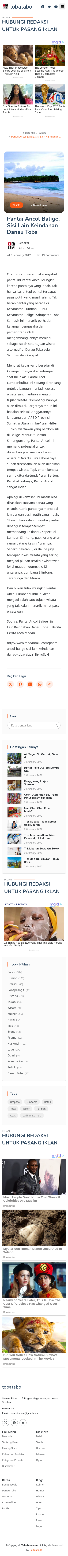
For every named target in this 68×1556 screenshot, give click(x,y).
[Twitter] (49, 6)
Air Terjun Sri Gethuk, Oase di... (41, 756)
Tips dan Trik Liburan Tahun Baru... (41, 860)
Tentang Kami (10, 1442)
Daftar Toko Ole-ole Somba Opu (41, 769)
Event (14, 1032)
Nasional (16, 1043)
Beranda (29, 132)
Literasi (15, 984)
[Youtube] (56, 6)
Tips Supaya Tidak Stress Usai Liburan (40, 823)
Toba (13, 1108)
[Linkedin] (30, 684)
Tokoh (14, 1002)
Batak (14, 972)
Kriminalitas (18, 1061)
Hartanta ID (35, 1549)
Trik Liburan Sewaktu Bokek (41, 848)
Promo (14, 1037)
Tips (13, 1026)
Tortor (26, 1108)
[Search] (56, 725)
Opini (13, 1055)
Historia (15, 996)
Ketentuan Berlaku (13, 1454)
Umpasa (15, 1102)
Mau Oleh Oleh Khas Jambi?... (37, 809)
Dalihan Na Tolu (31, 1115)
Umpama (32, 1102)
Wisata (43, 132)
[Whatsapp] (39, 684)
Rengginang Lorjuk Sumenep (36, 782)
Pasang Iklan (9, 1448)
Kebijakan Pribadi (12, 1460)
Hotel (13, 1020)
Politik (14, 1067)
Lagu (14, 1049)
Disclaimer (8, 1466)
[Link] (49, 684)
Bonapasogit (19, 990)
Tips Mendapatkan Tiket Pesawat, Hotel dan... (39, 836)
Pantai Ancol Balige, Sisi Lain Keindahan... (36, 136)
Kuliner (15, 1014)
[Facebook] (43, 6)
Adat (13, 1115)
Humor (15, 978)
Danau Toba (18, 1073)
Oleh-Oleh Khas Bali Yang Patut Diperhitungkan (41, 796)
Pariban (41, 1108)
